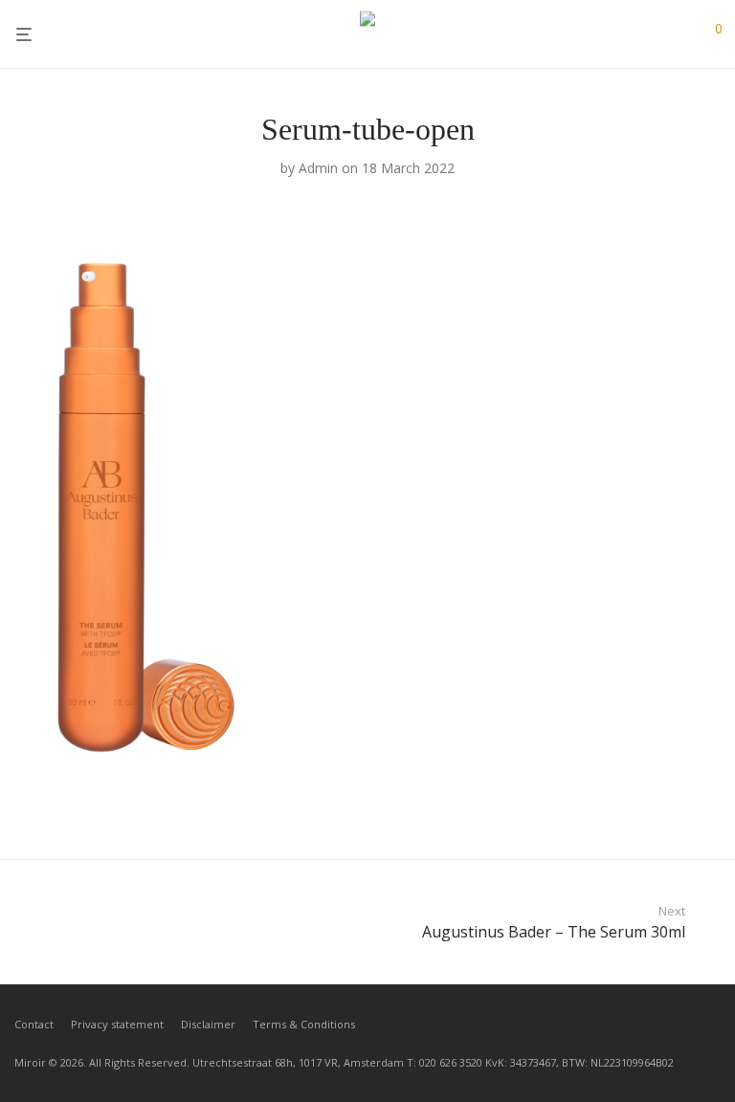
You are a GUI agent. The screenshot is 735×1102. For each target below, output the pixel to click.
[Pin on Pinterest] (714, 804)
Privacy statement (117, 1024)
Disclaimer (208, 1024)
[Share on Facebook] (658, 804)
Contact (34, 1024)
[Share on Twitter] (686, 804)
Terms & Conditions (304, 1024)
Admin (318, 168)
